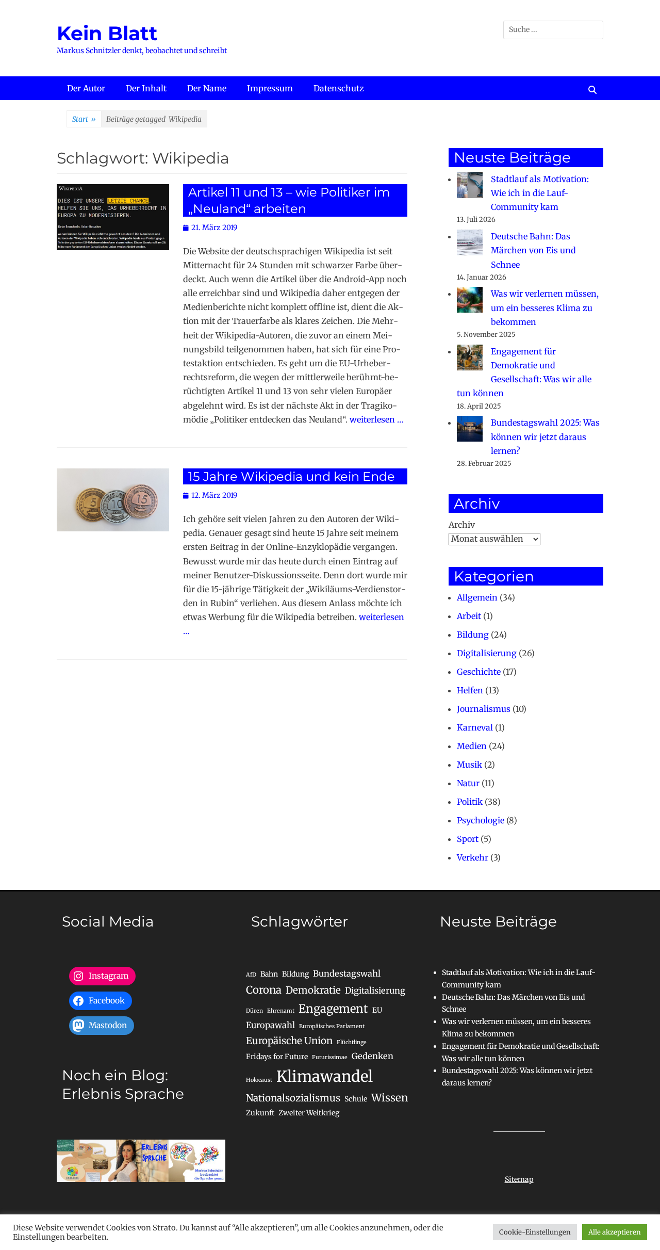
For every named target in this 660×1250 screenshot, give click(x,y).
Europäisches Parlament (332, 1026)
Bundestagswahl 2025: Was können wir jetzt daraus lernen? (545, 436)
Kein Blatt (107, 33)
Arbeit (469, 616)
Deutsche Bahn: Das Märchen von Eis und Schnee (533, 250)
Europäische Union (289, 1041)
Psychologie (480, 820)
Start (84, 119)
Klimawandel (324, 1076)
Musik (469, 764)
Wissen (389, 1098)
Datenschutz (339, 88)
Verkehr (472, 857)
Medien (472, 746)
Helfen (470, 690)
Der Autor (86, 88)
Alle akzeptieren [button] (614, 1232)
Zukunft (260, 1112)
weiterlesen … (377, 419)
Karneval (475, 727)
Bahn (269, 974)
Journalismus (483, 709)
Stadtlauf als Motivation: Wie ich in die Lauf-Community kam (540, 193)
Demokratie (313, 990)
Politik (470, 802)
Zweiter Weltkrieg (308, 1112)
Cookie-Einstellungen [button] (535, 1232)
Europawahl (270, 1025)
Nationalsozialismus (293, 1098)
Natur (468, 783)
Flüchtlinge (352, 1042)
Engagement (333, 1008)
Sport (467, 839)
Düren (254, 1011)
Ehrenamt (280, 1011)
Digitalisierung (487, 653)
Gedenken (372, 1056)
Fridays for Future (277, 1056)
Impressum (270, 88)
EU (377, 1010)
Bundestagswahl (347, 973)
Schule (355, 1098)
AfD (251, 974)
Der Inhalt (146, 88)
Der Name (206, 88)
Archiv (462, 525)
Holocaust (259, 1080)
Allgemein (477, 597)
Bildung (473, 634)
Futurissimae (330, 1057)
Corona (264, 990)
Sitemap (519, 1179)
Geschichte (479, 672)
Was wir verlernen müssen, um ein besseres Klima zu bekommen (545, 307)
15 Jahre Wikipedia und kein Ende (291, 476)
